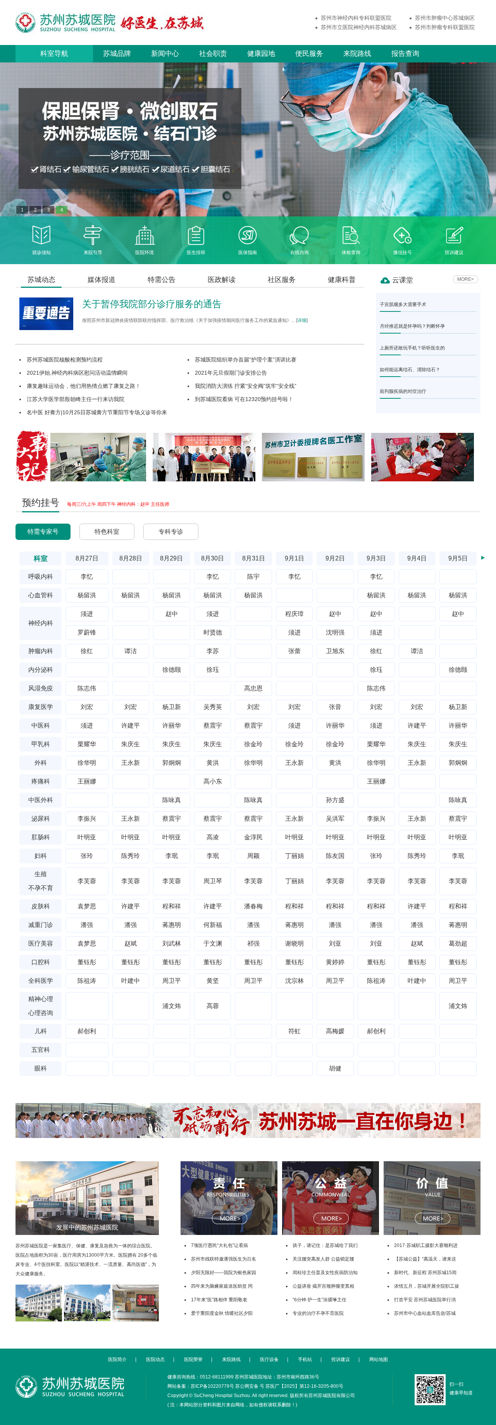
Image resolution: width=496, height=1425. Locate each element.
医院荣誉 (193, 1359)
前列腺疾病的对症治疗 (403, 391)
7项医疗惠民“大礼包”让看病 (219, 1245)
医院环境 (144, 252)
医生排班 (196, 252)
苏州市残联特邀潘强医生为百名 (223, 1258)
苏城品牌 (117, 53)
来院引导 (93, 252)
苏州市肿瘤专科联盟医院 (445, 27)
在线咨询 (299, 252)
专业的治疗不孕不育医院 (318, 1313)
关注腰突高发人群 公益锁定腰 (323, 1258)
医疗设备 (269, 1359)
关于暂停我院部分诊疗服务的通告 (152, 304)
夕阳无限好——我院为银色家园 (223, 1272)
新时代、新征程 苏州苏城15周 (425, 1272)
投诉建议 (454, 252)
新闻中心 (165, 53)
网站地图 (378, 1359)
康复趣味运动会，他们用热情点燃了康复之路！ (84, 386)
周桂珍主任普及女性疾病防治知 (325, 1272)
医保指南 (247, 252)
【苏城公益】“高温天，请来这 (425, 1258)
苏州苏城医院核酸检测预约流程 (65, 359)
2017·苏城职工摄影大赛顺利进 (426, 1245)
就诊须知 (41, 252)
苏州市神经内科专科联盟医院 (356, 18)
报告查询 (405, 53)
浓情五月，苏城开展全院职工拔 (426, 1285)
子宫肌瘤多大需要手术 (403, 304)
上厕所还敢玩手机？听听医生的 (412, 347)
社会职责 (213, 53)
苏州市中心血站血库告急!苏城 (425, 1313)
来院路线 (357, 53)
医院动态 (155, 1359)
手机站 (305, 1359)
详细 (302, 320)
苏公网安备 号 (249, 1386)
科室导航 (54, 53)
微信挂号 (402, 252)
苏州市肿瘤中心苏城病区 (445, 18)
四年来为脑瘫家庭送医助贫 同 (222, 1285)
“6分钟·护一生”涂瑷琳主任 (319, 1299)
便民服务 (309, 53)
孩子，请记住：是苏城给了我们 (325, 1245)
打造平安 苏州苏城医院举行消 (425, 1299)
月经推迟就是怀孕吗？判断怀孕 (412, 326)
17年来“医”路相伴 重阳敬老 (219, 1299)
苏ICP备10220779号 (212, 1386)
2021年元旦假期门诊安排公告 (231, 373)
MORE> (465, 279)
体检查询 (351, 252)
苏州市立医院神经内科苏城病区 (359, 27)
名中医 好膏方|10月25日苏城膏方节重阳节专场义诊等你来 (97, 412)
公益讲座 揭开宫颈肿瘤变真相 (323, 1285)
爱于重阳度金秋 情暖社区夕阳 (222, 1313)
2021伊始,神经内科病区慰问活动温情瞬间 (77, 373)
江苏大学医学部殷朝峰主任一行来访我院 (75, 399)
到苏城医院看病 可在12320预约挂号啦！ (244, 399)
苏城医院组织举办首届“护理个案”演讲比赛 (245, 359)
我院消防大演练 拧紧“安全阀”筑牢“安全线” (245, 386)
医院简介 (117, 1359)
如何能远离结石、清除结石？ (410, 369)
